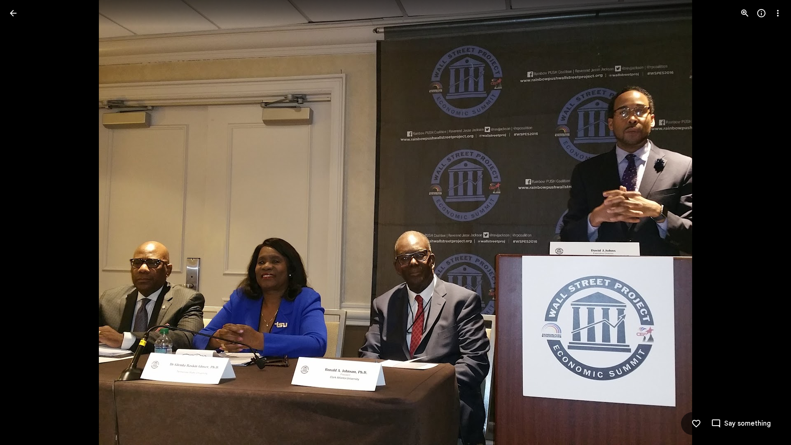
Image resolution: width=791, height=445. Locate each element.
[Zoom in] (745, 13)
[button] (767, 222)
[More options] (778, 13)
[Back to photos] (13, 13)
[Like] (696, 424)
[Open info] (761, 13)
